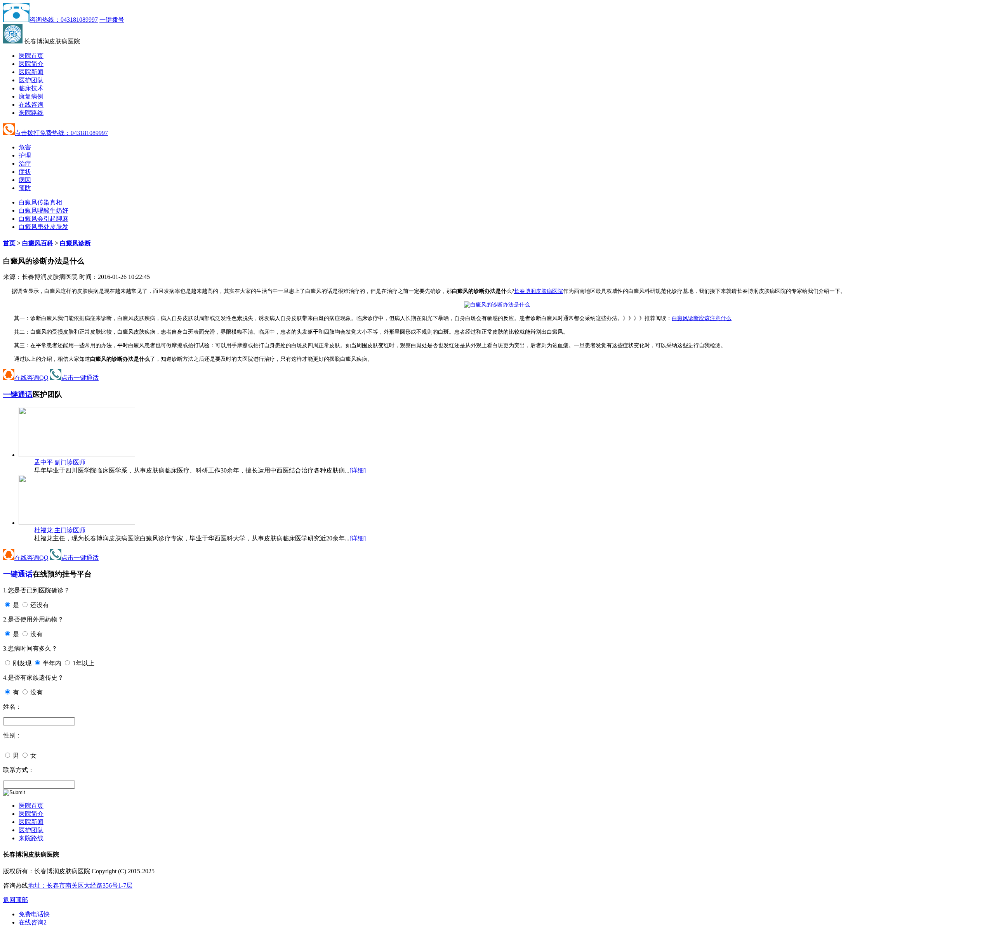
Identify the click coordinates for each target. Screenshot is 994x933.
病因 (25, 180)
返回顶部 (15, 900)
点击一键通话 (80, 377)
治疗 (25, 163)
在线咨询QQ (31, 377)
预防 (25, 188)
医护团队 (31, 80)
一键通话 (18, 394)
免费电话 (34, 914)
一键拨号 (111, 19)
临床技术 (31, 88)
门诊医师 (59, 462)
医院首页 (31, 55)
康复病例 (31, 96)
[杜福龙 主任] (77, 522)
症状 (25, 171)
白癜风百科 (37, 243)
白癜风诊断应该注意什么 (702, 318)
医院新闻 (31, 72)
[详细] (357, 470)
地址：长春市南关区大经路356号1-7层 (80, 885)
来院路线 (31, 112)
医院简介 (31, 64)
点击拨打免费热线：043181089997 (61, 133)
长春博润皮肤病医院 (538, 291)
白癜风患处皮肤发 (43, 226)
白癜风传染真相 (40, 202)
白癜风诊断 (75, 243)
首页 (9, 243)
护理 (25, 155)
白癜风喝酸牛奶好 (43, 210)
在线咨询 (31, 104)
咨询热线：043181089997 (64, 19)
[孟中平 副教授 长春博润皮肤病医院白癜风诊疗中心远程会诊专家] (77, 455)
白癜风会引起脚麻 (43, 218)
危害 (25, 147)
